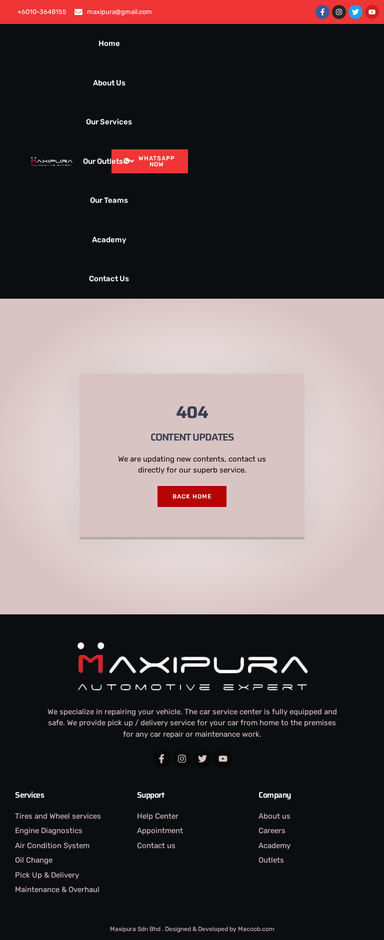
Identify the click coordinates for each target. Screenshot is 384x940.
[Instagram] (339, 12)
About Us (109, 82)
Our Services (109, 121)
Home (109, 43)
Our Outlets (103, 161)
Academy (109, 239)
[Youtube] (372, 12)
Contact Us (109, 278)
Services (29, 795)
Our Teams (109, 200)
